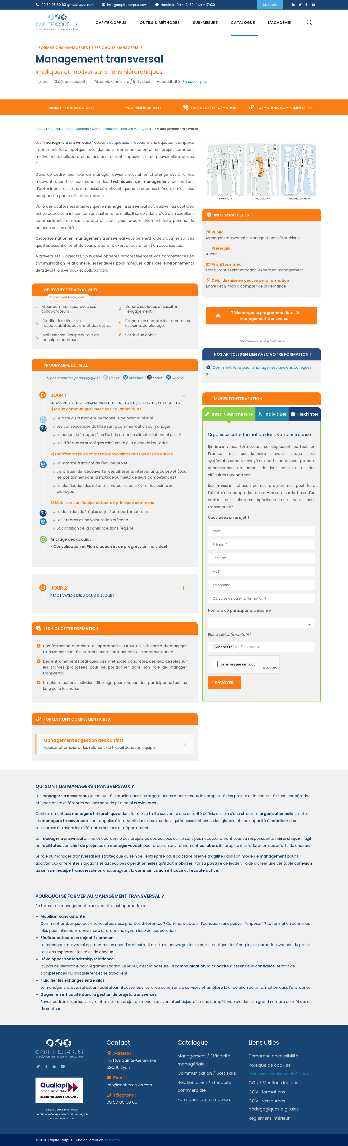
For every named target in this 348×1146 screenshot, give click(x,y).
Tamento (112, 1140)
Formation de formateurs (204, 1099)
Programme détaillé (142, 107)
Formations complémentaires (284, 107)
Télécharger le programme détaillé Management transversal (265, 315)
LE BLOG (270, 4)
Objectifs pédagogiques (71, 107)
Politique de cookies (269, 1065)
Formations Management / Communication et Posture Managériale (102, 128)
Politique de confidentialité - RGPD (280, 1074)
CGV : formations (267, 1092)
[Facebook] (46, 1066)
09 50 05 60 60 (67, 4)
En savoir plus (195, 81)
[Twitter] (38, 1066)
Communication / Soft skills (207, 1073)
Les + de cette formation (213, 107)
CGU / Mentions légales (273, 1083)
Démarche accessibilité (273, 1056)
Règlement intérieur (269, 1118)
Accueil (41, 128)
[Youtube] (63, 1066)
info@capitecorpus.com (126, 4)
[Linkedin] (54, 1066)
